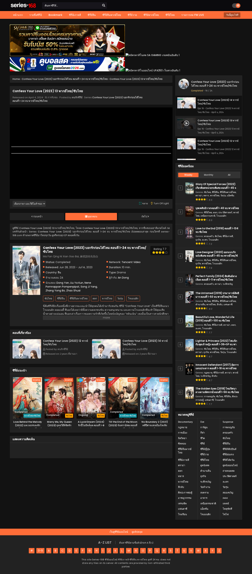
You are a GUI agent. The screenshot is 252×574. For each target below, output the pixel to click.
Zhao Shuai (73, 290)
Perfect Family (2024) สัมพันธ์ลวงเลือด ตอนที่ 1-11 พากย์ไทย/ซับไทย (216, 277)
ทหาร (206, 195)
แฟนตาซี (228, 304)
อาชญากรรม (184, 498)
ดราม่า (199, 195)
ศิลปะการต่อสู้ (185, 492)
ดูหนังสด (204, 465)
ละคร (205, 239)
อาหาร (203, 498)
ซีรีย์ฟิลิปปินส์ (229, 449)
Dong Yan (62, 283)
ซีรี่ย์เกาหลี (228, 236)
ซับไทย (48, 298)
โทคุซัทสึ (227, 508)
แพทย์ (226, 503)
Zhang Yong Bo (55, 290)
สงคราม (204, 492)
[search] (103, 5)
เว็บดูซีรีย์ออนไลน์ (119, 532)
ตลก (95, 298)
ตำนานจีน (200, 304)
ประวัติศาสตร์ (225, 212)
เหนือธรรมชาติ (208, 215)
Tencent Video (131, 262)
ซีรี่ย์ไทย (208, 212)
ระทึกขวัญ (228, 284)
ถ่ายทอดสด (228, 470)
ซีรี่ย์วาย (204, 454)
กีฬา (202, 432)
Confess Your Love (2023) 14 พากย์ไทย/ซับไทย (145, 342)
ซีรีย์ (202, 443)
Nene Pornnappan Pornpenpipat (68, 284)
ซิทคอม (182, 443)
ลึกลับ (219, 304)
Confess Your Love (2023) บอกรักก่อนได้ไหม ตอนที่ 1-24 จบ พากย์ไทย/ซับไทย (215, 84)
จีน (59, 272)
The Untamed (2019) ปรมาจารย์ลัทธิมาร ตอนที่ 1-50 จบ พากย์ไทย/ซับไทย (217, 294)
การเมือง (182, 432)
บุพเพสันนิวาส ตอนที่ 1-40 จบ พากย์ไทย (217, 208)
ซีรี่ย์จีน (61, 298)
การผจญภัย (209, 396)
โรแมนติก (133, 298)
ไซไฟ (226, 514)
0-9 (40, 550)
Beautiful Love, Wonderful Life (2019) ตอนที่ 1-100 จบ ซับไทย (215, 318)
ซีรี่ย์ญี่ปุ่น (205, 449)
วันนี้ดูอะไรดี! (232, 14)
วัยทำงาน (205, 487)
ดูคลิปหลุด (137, 532)
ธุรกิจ (198, 239)
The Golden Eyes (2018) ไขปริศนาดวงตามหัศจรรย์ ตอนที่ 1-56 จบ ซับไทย (217, 390)
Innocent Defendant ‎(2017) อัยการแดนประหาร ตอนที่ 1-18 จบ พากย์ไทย (217, 366)
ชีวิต (202, 438)
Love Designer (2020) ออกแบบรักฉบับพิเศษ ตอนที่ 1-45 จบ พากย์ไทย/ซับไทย (217, 256)
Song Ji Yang (89, 286)
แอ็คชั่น (230, 195)
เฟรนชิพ (182, 503)
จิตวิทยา (182, 438)
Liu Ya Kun (76, 283)
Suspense (228, 421)
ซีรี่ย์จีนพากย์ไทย (79, 298)
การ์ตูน (204, 427)
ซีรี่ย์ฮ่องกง (228, 454)
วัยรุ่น (120, 298)
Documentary (185, 421)
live (202, 421)
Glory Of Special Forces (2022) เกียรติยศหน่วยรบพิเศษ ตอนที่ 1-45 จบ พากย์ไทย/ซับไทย (217, 187)
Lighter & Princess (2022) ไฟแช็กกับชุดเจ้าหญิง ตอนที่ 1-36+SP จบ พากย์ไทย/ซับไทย (217, 344)
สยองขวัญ (228, 492)
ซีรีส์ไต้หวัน (228, 460)
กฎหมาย (208, 372)
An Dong (123, 277)
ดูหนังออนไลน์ (230, 465)
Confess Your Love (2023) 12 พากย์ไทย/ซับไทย (65, 342)
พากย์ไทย (107, 298)
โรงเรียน (182, 514)
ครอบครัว (209, 236)
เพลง (225, 498)
